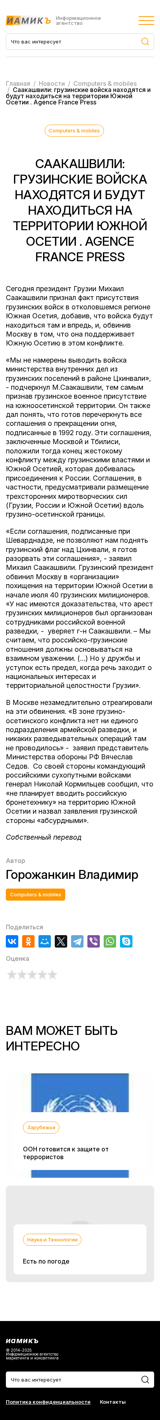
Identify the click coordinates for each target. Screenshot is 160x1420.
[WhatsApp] (110, 941)
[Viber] (93, 941)
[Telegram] (77, 941)
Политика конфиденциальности (48, 1401)
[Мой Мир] (44, 941)
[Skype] (126, 941)
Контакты (113, 1401)
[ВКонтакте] (12, 941)
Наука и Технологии (52, 1239)
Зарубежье (41, 1127)
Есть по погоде (46, 1261)
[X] (61, 941)
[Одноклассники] (28, 941)
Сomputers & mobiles (74, 130)
